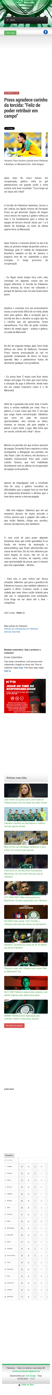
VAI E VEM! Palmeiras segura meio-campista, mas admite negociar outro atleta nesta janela (25, 994)
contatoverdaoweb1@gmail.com (26, 1371)
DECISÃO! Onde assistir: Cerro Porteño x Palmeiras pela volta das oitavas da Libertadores (25, 923)
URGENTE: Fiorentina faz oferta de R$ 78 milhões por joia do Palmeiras (25, 946)
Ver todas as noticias (14, 1025)
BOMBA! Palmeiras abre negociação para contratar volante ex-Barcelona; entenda (22, 1017)
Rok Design (31, 1375)
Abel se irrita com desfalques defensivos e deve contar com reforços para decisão (25, 848)
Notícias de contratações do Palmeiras (21, 628)
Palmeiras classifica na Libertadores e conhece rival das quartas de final (24, 825)
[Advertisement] (28, 3)
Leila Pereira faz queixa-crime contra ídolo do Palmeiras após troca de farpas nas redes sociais (25, 801)
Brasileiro (9, 1155)
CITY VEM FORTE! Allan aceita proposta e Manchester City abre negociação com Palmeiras (25, 899)
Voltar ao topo (27, 1384)
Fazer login (10, 33)
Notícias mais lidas (12, 631)
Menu (12, 20)
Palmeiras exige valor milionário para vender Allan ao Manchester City (25, 970)
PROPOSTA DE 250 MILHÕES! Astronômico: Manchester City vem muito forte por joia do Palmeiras (23, 873)
